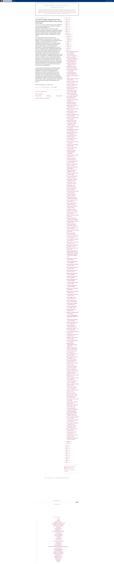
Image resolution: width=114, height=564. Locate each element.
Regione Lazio (58, 556)
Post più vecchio (59, 95)
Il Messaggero (58, 534)
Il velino (58, 539)
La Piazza (58, 542)
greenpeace (58, 530)
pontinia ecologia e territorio (57, 6)
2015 (67, 448)
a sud (58, 519)
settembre (69, 39)
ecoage (58, 527)
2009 (67, 458)
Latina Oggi (58, 548)
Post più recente (38, 95)
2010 (67, 457)
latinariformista (58, 549)
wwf (58, 561)
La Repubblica (58, 545)
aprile (68, 48)
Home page (49, 95)
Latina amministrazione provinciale (58, 546)
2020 (67, 29)
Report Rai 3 (58, 557)
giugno (68, 45)
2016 (67, 446)
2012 (67, 453)
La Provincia (58, 543)
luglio (68, 43)
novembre (69, 36)
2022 (67, 26)
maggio (68, 46)
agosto (68, 41)
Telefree (58, 560)
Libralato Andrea (58, 552)
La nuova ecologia (58, 541)
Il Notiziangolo (58, 535)
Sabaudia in (58, 558)
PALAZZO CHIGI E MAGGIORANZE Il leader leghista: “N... (71, 345)
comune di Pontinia (58, 524)
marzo (68, 50)
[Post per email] (55, 87)
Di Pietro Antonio (58, 526)
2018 (67, 33)
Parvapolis (58, 554)
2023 (67, 24)
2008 (67, 460)
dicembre (68, 34)
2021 (67, 28)
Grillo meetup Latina (58, 531)
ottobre (68, 38)
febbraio (68, 441)
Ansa (58, 520)
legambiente (58, 550)
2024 (67, 22)
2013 (67, 452)
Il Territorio (58, 538)
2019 (67, 31)
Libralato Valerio (58, 553)
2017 (67, 445)
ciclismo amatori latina (58, 523)
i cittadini (58, 532)
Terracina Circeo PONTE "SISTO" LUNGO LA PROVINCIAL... (71, 152)
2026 (67, 19)
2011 (67, 455)
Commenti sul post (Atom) (44, 98)
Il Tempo (58, 536)
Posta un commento (39, 94)
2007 (67, 462)
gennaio (68, 443)
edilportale (58, 528)
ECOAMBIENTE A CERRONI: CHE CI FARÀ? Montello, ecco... (72, 255)
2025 (67, 21)
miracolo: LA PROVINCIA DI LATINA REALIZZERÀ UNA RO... (72, 316)
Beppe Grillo (58, 521)
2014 (67, 450)
